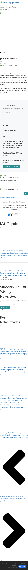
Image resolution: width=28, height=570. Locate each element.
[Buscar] (26, 193)
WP (9, 567)
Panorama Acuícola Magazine (13, 563)
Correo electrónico (10, 130)
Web (4, 136)
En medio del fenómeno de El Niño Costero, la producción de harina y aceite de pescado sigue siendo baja (13, 273)
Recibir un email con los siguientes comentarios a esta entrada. (12, 153)
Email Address (3, 301)
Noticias (3, 52)
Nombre (6, 125)
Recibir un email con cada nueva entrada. (13, 161)
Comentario (7, 113)
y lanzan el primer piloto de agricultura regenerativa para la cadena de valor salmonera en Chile (14, 435)
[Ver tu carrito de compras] (23, 2)
